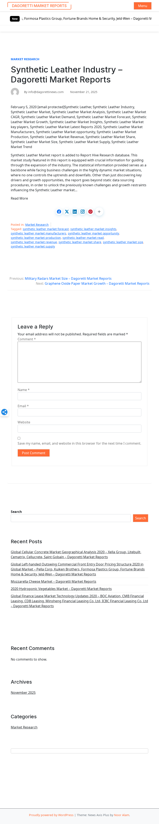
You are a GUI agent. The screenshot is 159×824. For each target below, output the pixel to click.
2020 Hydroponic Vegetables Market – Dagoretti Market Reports (61, 588)
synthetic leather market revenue (34, 242)
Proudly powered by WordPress (51, 815)
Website (24, 422)
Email (23, 406)
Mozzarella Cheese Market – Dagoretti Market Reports (53, 581)
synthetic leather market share (80, 242)
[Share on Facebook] (59, 211)
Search (16, 511)
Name (24, 389)
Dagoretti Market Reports (39, 6)
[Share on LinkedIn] (74, 211)
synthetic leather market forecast (46, 229)
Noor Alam (121, 815)
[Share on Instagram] (82, 211)
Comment (27, 339)
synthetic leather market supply (33, 246)
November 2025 (23, 692)
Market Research (25, 59)
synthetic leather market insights (93, 229)
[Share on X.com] (67, 211)
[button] (99, 211)
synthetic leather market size (123, 242)
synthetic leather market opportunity (93, 233)
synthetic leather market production (36, 238)
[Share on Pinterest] (90, 211)
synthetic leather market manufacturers (38, 233)
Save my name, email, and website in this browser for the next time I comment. (79, 443)
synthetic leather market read (83, 238)
